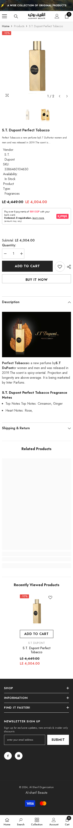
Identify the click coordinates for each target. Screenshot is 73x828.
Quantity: (9, 245)
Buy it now (37, 279)
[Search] (16, 16)
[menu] (4, 16)
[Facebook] (8, 756)
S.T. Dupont (9, 157)
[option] (36, 65)
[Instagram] (19, 756)
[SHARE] (68, 267)
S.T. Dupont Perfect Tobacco (36, 650)
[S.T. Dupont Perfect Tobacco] (36, 611)
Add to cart (27, 266)
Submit (58, 739)
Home (5, 26)
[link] (36, 559)
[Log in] (57, 16)
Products (19, 26)
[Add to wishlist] (60, 267)
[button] (59, 96)
